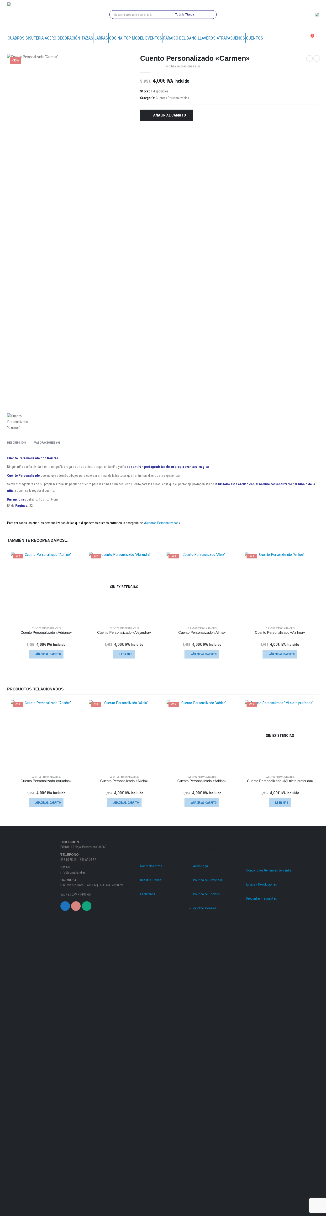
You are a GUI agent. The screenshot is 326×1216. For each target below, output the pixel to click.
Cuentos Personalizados (162, 523)
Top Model (134, 38)
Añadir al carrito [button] (48, 654)
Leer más (125, 654)
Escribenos (147, 894)
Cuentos (254, 38)
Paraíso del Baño (180, 38)
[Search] (210, 14)
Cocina (115, 38)
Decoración (69, 38)
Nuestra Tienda (150, 880)
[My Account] (298, 38)
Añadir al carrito (169, 115)
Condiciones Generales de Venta (268, 870)
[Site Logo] (24, 14)
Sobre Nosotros (151, 866)
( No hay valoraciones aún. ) (183, 66)
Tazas (87, 38)
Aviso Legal (201, 866)
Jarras (101, 38)
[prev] (309, 58)
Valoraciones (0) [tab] (47, 442)
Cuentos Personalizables (172, 98)
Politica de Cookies (206, 894)
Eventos (153, 38)
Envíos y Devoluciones (261, 884)
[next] (316, 58)
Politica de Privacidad (208, 880)
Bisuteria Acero (41, 38)
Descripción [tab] (16, 442)
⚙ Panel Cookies (204, 908)
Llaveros (207, 38)
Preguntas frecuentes (261, 899)
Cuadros (16, 38)
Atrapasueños (231, 38)
